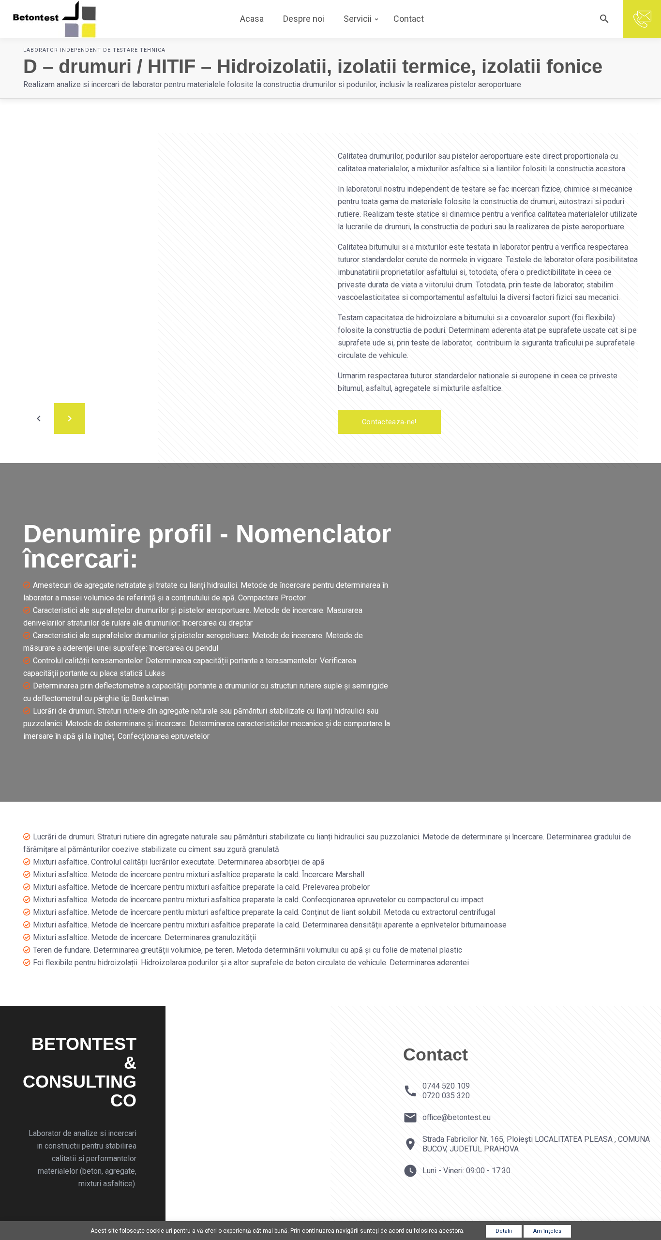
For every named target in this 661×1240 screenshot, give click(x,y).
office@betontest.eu (456, 1117)
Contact (408, 19)
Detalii (504, 1231)
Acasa (252, 19)
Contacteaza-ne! (389, 422)
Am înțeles (547, 1231)
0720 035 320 (446, 1095)
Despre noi (303, 19)
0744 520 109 (446, 1086)
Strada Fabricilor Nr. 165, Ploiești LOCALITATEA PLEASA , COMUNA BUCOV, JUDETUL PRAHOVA (536, 1144)
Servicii (358, 19)
